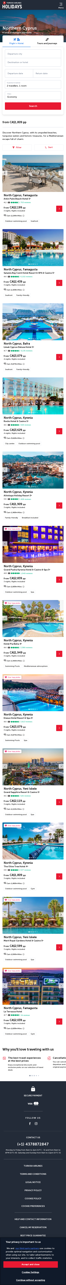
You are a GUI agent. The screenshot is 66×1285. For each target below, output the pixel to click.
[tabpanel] (33, 81)
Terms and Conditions (33, 1174)
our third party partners (27, 1248)
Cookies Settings (30, 1272)
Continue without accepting (30, 1280)
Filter (18, 147)
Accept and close (30, 1264)
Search (33, 106)
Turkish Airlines (33, 1166)
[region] (33, 1261)
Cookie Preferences (33, 1206)
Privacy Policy (33, 1190)
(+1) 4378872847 (33, 1144)
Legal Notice (33, 1182)
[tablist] (33, 41)
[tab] (16, 41)
